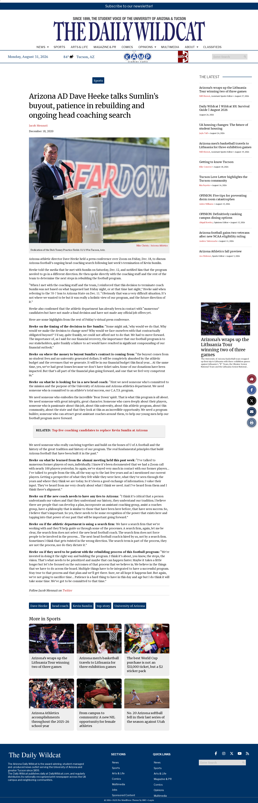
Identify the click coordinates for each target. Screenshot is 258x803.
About (190, 47)
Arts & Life (79, 47)
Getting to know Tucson (216, 162)
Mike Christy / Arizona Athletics (152, 245)
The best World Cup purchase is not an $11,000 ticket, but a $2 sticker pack (145, 664)
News (41, 47)
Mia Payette (204, 185)
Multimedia (170, 47)
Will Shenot (204, 96)
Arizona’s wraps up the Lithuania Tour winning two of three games (223, 89)
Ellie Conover (205, 166)
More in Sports (45, 619)
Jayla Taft (203, 133)
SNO (144, 800)
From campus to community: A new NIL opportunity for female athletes (97, 719)
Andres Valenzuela (208, 241)
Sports (59, 47)
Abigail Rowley (206, 222)
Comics (127, 47)
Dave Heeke (39, 606)
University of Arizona (129, 606)
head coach (60, 606)
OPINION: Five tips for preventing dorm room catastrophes (223, 197)
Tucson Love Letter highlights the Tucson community (223, 178)
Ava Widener (205, 256)
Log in (151, 800)
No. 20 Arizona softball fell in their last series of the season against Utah (146, 717)
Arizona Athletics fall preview (220, 251)
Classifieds (212, 47)
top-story (103, 606)
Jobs (114, 789)
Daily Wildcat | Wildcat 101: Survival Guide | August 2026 (224, 108)
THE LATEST (209, 77)
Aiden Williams (206, 204)
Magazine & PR (105, 47)
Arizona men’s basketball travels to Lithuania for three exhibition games (225, 145)
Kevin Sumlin (82, 606)
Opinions (145, 47)
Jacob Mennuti (38, 125)
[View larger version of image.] (99, 190)
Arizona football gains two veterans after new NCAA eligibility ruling (224, 234)
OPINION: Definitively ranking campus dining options (220, 215)
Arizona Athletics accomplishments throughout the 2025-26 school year (50, 719)
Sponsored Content (123, 795)
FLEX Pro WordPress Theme (126, 800)
